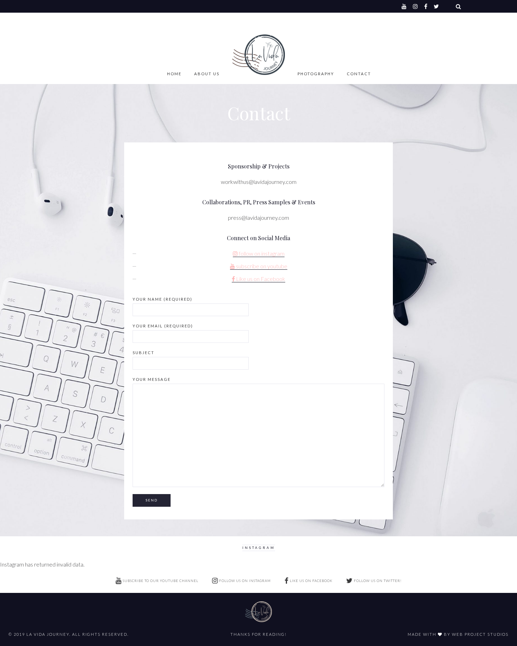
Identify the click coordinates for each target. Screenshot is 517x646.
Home (174, 73)
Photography (316, 73)
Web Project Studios (480, 634)
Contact (359, 73)
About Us (206, 73)
